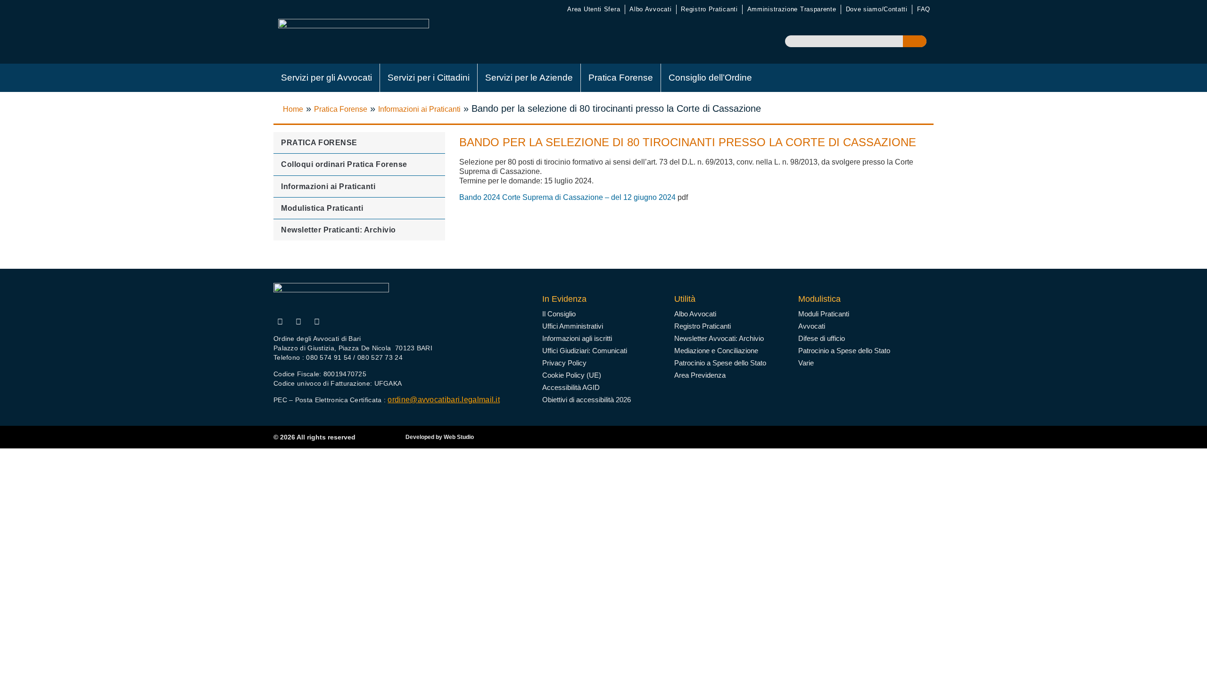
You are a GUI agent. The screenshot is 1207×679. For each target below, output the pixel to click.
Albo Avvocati (650, 9)
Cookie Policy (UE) (571, 375)
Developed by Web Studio (439, 437)
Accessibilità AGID (571, 387)
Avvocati (811, 326)
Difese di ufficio (821, 338)
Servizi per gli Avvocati (326, 78)
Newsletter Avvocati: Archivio (719, 338)
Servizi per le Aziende (529, 78)
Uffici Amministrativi (572, 326)
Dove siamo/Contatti (877, 9)
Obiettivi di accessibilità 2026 (586, 400)
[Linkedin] (317, 322)
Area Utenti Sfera (593, 9)
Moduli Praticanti (823, 314)
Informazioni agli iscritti (577, 338)
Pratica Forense (620, 78)
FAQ (923, 9)
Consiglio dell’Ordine (710, 78)
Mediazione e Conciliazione (716, 351)
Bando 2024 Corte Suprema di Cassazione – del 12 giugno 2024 (567, 197)
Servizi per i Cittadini (429, 78)
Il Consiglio (559, 314)
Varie (806, 363)
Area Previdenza (700, 375)
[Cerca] (914, 41)
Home (293, 109)
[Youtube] (299, 322)
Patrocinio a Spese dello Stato (720, 363)
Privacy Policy (564, 363)
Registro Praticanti (709, 9)
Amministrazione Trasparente (791, 9)
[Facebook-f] (280, 322)
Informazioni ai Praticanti (419, 109)
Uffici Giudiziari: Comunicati (584, 351)
